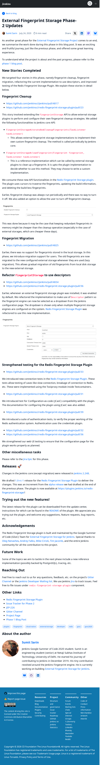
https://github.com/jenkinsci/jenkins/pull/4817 (32, 103)
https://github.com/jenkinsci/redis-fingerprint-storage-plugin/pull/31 (44, 393)
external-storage (46, 626)
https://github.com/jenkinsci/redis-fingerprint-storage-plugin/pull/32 (44, 430)
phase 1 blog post (12, 63)
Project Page (13, 615)
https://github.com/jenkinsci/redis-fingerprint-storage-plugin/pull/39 (44, 412)
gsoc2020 (88, 626)
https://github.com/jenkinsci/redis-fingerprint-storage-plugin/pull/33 (44, 371)
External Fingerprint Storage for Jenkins (52, 536)
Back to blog (11, 13)
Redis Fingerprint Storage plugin (75, 179)
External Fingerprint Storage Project (57, 40)
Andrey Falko (27, 540)
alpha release (56, 484)
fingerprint (18, 626)
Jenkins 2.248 (81, 473)
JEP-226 (10, 607)
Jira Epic (27, 459)
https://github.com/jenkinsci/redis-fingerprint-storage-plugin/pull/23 (44, 107)
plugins (6, 626)
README (54, 510)
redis (71, 626)
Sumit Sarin (30, 642)
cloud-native (31, 626)
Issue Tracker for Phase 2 (20, 603)
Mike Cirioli (42, 540)
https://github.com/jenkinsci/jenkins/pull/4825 (32, 245)
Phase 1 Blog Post (16, 619)
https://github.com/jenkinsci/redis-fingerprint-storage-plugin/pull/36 (44, 286)
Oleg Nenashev (10, 540)
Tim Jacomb (56, 540)
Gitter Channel (14, 611)
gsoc (79, 626)
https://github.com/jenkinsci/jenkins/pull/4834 (32, 282)
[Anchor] (26, 25)
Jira (72, 581)
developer (61, 626)
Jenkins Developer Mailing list (35, 581)
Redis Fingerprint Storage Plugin (64, 309)
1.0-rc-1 (19, 480)
